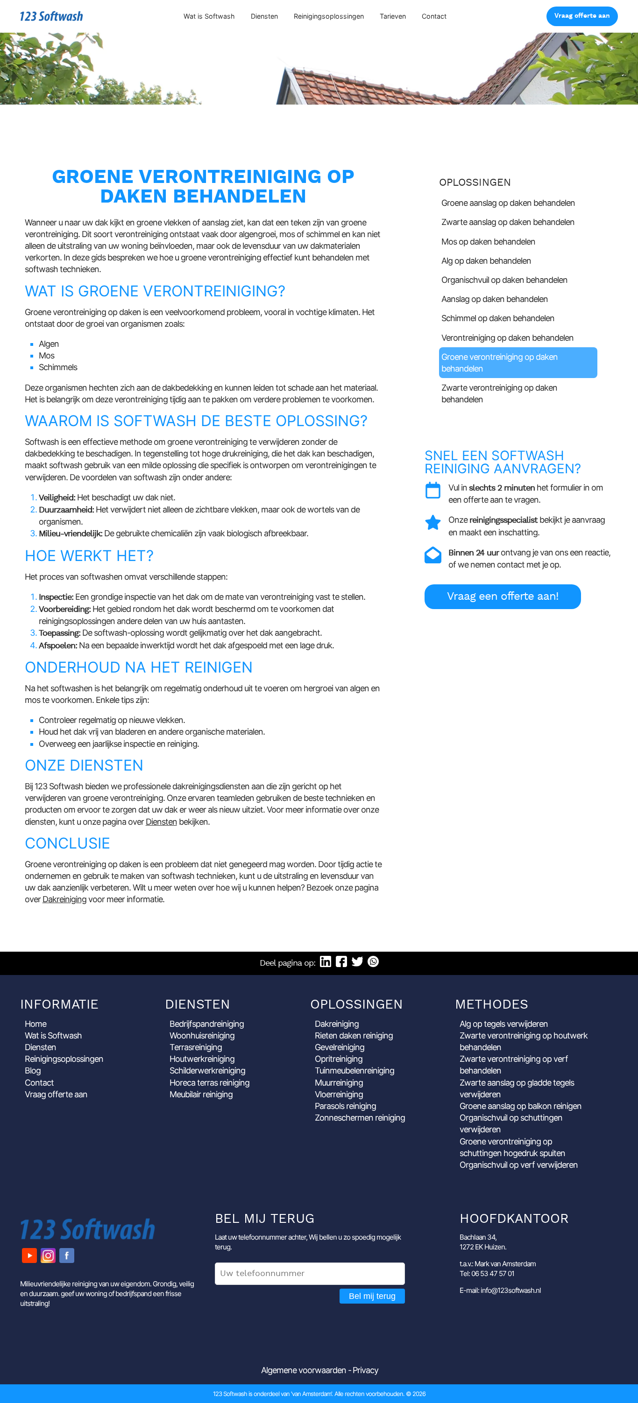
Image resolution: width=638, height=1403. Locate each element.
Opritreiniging (338, 1059)
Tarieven (393, 16)
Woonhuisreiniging (202, 1035)
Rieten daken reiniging (354, 1035)
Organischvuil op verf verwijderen (519, 1165)
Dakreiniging (64, 899)
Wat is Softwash (209, 16)
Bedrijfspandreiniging (207, 1024)
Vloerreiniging (339, 1094)
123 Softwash (51, 16)
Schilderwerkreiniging (207, 1070)
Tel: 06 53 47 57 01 (487, 1273)
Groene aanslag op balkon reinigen (520, 1106)
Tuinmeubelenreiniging (354, 1070)
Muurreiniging (339, 1082)
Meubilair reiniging (201, 1094)
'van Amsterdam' (311, 1393)
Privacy (365, 1370)
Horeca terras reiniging (209, 1082)
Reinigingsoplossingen (329, 16)
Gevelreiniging (339, 1047)
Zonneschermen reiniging (360, 1117)
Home (35, 1024)
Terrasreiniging (196, 1047)
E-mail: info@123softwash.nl (500, 1290)
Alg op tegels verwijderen (504, 1024)
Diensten (264, 16)
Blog (33, 1070)
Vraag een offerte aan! (503, 596)
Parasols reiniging (345, 1106)
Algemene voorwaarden (303, 1370)
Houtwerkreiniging (202, 1059)
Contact (434, 16)
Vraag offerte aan (582, 16)
